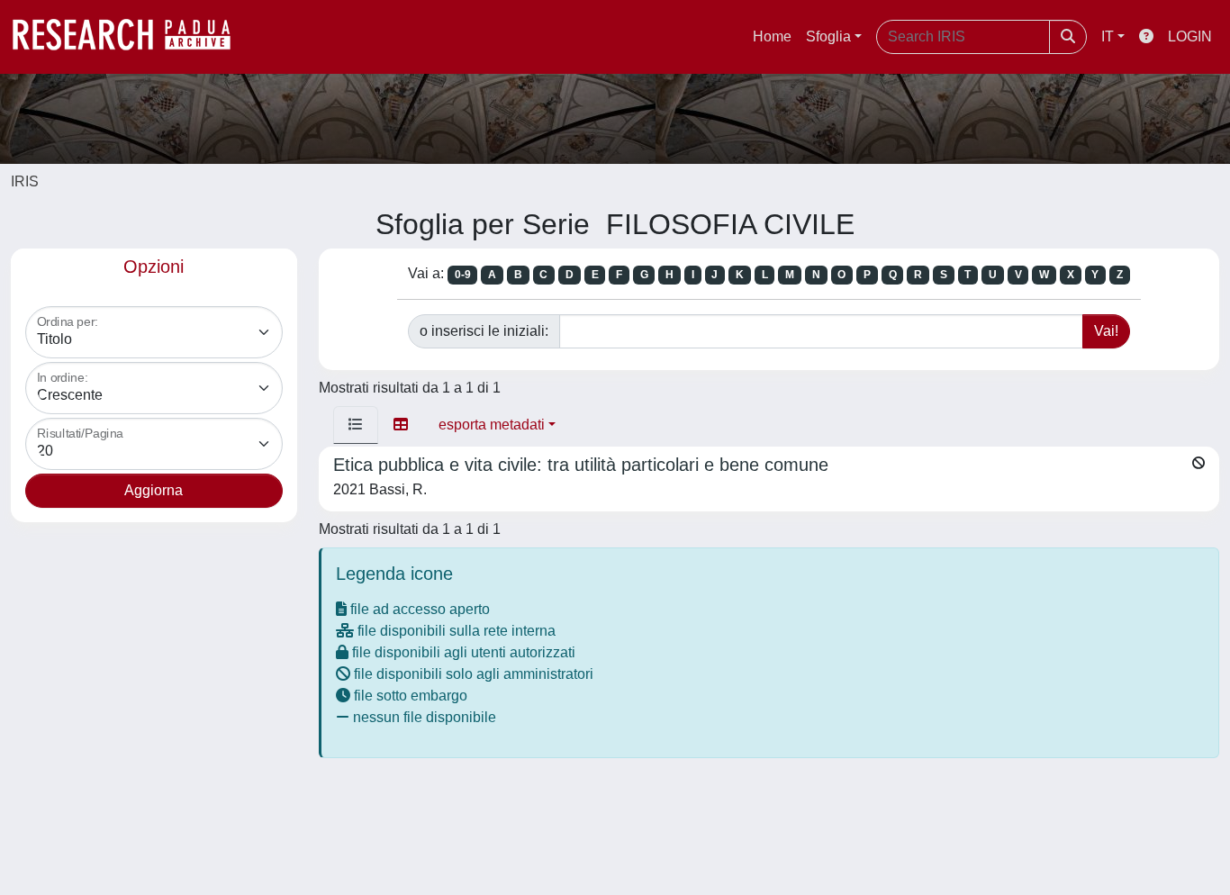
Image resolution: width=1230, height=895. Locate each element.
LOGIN (1190, 36)
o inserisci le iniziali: (484, 331)
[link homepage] (130, 37)
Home (772, 36)
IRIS (25, 181)
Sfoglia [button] (828, 36)
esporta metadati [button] (492, 424)
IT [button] (1107, 36)
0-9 (463, 274)
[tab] (355, 425)
